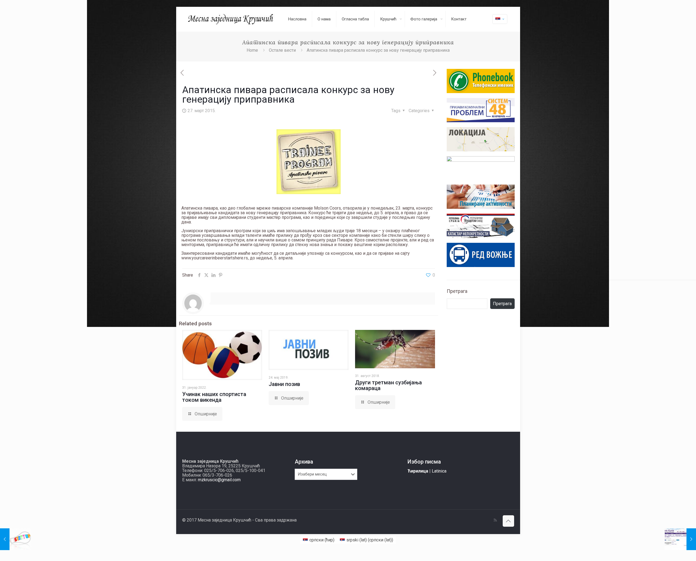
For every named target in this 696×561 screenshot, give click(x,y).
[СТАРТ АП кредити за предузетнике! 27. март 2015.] (15, 539)
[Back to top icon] (508, 521)
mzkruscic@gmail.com (219, 479)
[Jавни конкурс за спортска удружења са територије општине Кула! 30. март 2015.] (680, 539)
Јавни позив (284, 384)
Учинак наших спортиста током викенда (214, 397)
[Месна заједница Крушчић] (231, 19)
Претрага (457, 291)
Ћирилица (418, 471)
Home (252, 50)
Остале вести (282, 50)
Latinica (439, 471)
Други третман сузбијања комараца (388, 385)
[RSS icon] (495, 520)
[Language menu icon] (499, 19)
